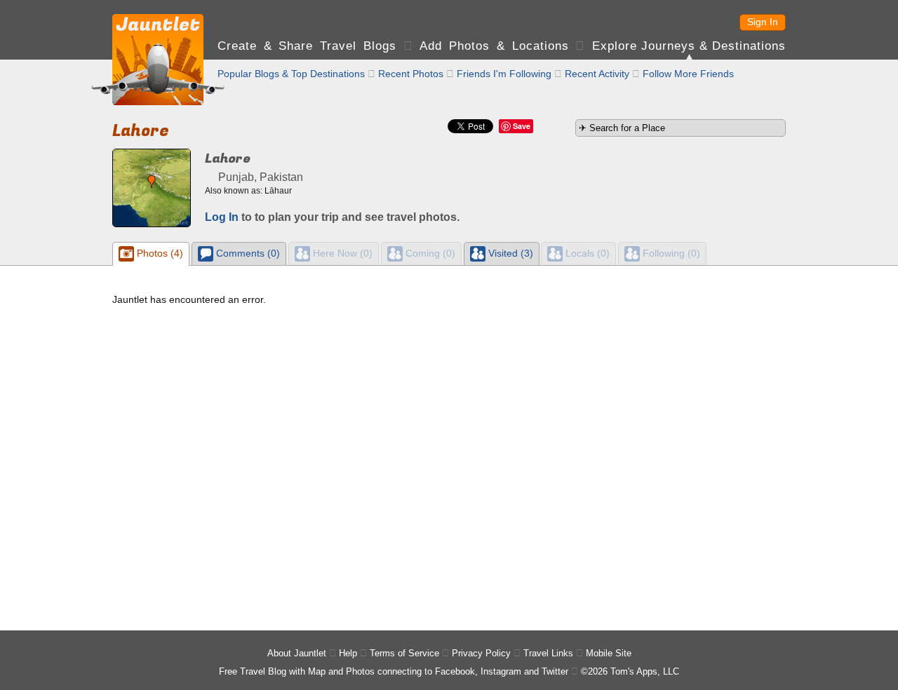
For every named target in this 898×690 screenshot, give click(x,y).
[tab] (150, 254)
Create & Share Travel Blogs (306, 46)
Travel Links (548, 653)
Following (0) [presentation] (670, 253)
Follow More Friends (688, 73)
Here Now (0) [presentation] (341, 253)
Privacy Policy (481, 653)
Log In (222, 217)
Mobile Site (608, 653)
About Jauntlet (296, 653)
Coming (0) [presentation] (429, 253)
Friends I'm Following (504, 73)
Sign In (762, 21)
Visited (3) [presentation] (509, 253)
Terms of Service (404, 653)
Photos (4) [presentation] (158, 253)
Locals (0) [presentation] (586, 253)
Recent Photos (410, 73)
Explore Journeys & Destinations (689, 46)
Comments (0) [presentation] (246, 253)
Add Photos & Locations (494, 46)
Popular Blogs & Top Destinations (291, 73)
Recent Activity (597, 73)
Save (521, 126)
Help (348, 653)
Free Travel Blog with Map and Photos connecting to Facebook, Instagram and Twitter (393, 671)
